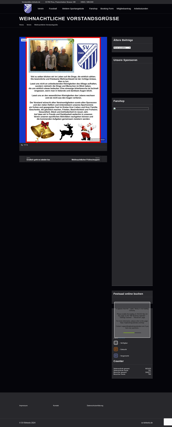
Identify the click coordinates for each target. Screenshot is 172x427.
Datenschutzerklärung (95, 405)
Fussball (53, 8)
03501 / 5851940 (87, 2)
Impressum (23, 405)
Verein (41, 8)
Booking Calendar (121, 338)
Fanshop (93, 8)
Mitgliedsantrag (124, 8)
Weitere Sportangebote (73, 8)
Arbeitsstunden (141, 8)
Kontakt (56, 405)
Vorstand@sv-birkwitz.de (31, 2)
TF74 (26, 145)
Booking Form (107, 8)
